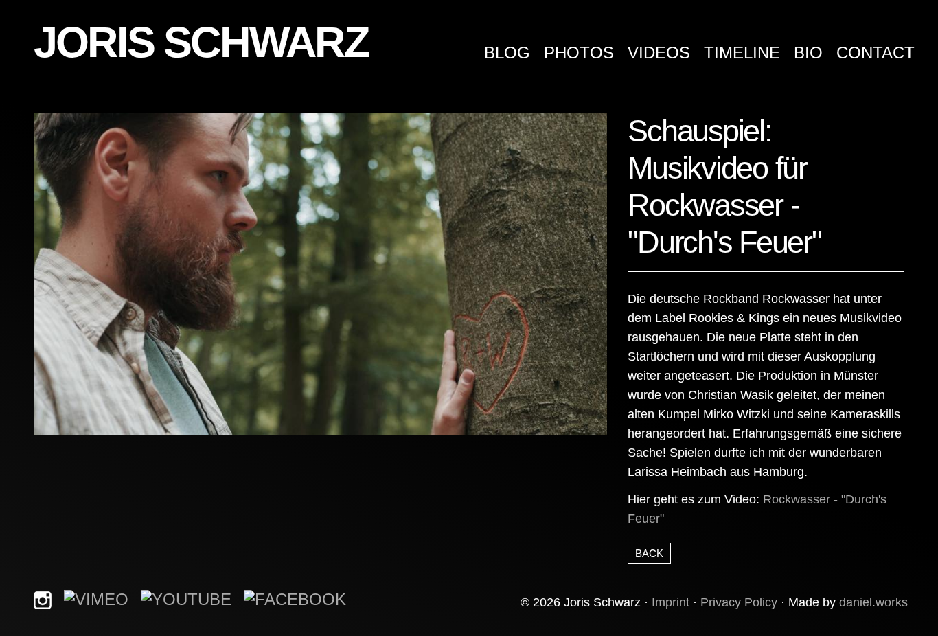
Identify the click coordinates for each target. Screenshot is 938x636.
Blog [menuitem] (507, 52)
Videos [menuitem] (659, 52)
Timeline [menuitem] (742, 52)
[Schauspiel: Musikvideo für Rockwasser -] (320, 273)
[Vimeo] (96, 598)
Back (649, 553)
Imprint (670, 602)
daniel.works (873, 602)
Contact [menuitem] (875, 52)
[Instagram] (43, 598)
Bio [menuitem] (808, 52)
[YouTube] (186, 598)
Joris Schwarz (201, 42)
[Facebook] (295, 598)
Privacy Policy (738, 602)
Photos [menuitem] (579, 52)
